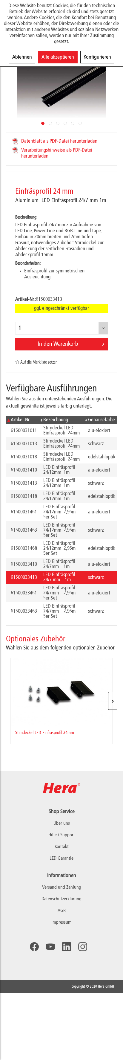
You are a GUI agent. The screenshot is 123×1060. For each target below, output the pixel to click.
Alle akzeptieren (57, 57)
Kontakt (62, 846)
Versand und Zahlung (61, 887)
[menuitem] (61, 887)
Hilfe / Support (61, 835)
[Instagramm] (82, 946)
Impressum (61, 922)
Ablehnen (22, 57)
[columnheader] (22, 420)
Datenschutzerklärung (61, 899)
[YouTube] (50, 946)
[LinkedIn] (66, 946)
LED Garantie (61, 858)
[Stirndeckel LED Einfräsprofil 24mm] (61, 692)
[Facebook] (34, 946)
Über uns (61, 823)
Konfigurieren (97, 57)
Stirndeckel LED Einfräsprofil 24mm (44, 733)
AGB (62, 910)
